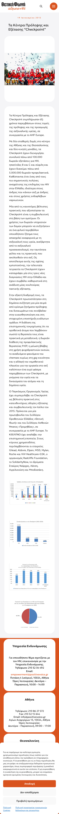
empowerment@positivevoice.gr (29, 674)
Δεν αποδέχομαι (29, 792)
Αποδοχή (29, 783)
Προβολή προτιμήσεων (29, 800)
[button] (41, 6)
